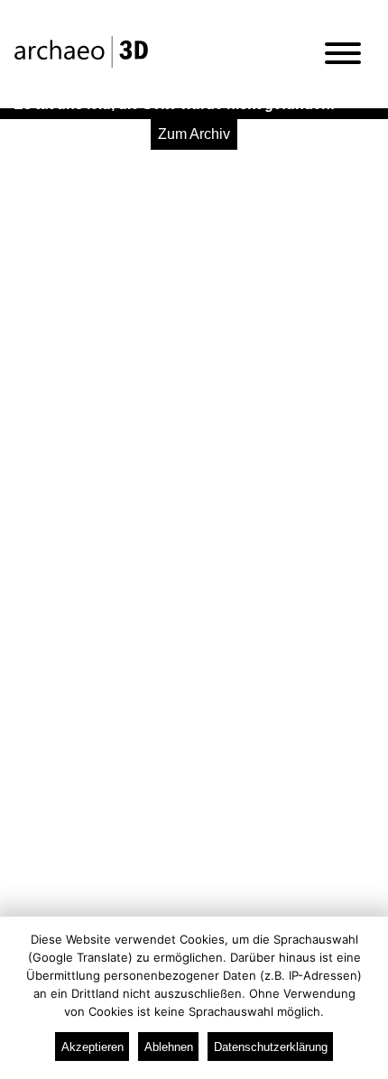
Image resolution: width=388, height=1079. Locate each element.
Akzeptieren (92, 1047)
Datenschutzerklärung (271, 1047)
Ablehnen (168, 1047)
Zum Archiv (194, 134)
